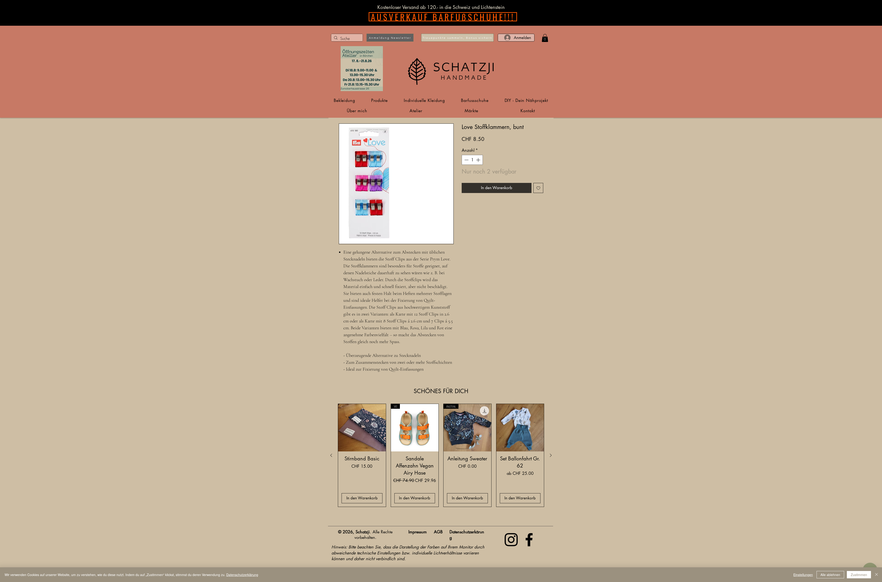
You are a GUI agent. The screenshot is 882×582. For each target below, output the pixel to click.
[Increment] (478, 160)
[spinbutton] (472, 160)
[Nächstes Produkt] (551, 455)
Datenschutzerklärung (242, 574)
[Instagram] (511, 539)
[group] (441, 455)
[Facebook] (529, 539)
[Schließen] (876, 574)
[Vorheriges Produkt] (331, 455)
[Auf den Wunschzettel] (538, 188)
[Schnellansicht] (362, 428)
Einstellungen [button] (803, 574)
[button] (390, 38)
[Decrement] (465, 160)
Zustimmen (859, 574)
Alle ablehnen (830, 574)
